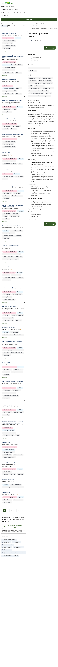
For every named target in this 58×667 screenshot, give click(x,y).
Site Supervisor (6, 152)
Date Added (43, 23)
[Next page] (22, 510)
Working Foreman (6, 169)
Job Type (24, 23)
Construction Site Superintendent (10, 186)
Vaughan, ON (7, 542)
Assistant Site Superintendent (9, 405)
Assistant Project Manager (8, 327)
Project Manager (6, 362)
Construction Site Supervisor (9, 79)
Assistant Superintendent (8, 119)
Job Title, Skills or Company (7, 6)
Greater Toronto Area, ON (10, 539)
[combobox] (29, 9)
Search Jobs (29, 19)
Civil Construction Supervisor (9, 306)
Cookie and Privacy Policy (17, 531)
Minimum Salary (35, 23)
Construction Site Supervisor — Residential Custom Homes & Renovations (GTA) (12, 422)
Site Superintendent (8, 545)
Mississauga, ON (19, 547)
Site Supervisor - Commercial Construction (12, 381)
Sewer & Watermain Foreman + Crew (11, 225)
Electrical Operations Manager (9, 33)
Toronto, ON (17, 542)
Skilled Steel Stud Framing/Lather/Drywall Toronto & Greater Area (12, 206)
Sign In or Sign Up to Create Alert (14, 526)
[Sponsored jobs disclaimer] (56, 28)
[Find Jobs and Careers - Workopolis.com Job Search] (7, 2)
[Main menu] (56, 3)
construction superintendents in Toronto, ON (13, 552)
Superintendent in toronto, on (11, 555)
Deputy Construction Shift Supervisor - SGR (12, 134)
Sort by (2, 23)
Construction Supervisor (8, 479)
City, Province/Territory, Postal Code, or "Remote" (13, 13)
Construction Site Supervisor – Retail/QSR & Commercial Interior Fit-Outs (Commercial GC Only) (13, 56)
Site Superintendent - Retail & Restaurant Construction (12, 342)
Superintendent (6, 442)
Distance (13, 23)
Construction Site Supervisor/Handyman (12, 100)
